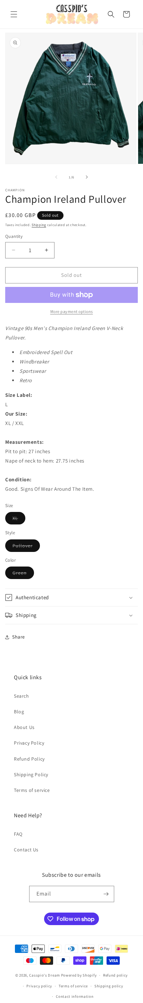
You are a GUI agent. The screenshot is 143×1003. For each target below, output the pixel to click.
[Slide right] (86, 177)
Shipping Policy (31, 774)
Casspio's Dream (44, 975)
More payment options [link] (71, 311)
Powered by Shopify (79, 975)
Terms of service (32, 790)
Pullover (26, 547)
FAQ (18, 834)
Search (21, 696)
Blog (19, 711)
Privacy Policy (29, 743)
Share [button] (18, 637)
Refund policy (115, 975)
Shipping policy (108, 986)
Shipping (39, 225)
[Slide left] (56, 177)
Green (23, 574)
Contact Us (26, 849)
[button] (14, 14)
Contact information (74, 996)
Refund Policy (29, 759)
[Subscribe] (106, 894)
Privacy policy (39, 986)
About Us (24, 727)
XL (18, 519)
